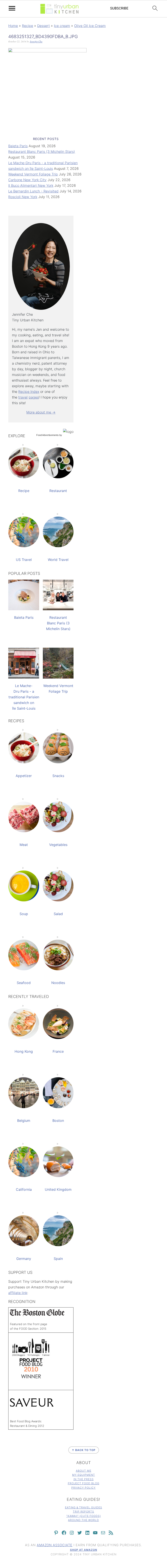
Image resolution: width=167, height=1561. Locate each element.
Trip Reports (83, 1511)
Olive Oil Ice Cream (90, 25)
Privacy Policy (83, 1487)
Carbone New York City (27, 180)
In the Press (83, 1479)
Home (13, 25)
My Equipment (83, 1474)
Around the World (83, 1520)
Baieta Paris (18, 146)
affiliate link (17, 1293)
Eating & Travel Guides (83, 1507)
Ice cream (62, 25)
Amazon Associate (54, 1545)
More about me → (40, 412)
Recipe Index (28, 391)
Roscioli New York (22, 197)
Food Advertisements (47, 435)
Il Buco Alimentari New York (30, 185)
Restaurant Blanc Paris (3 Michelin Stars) (41, 151)
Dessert (43, 25)
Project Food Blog (83, 1483)
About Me (83, 1470)
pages (34, 397)
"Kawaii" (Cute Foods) (83, 1516)
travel (23, 397)
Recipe (27, 25)
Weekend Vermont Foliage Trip (33, 174)
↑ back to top (83, 1450)
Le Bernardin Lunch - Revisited (33, 191)
